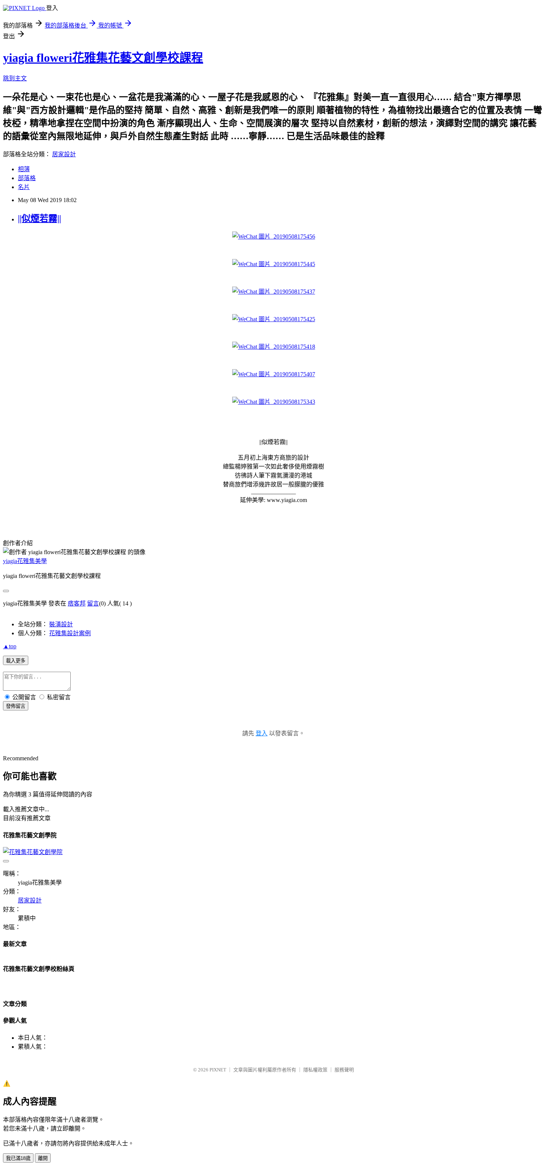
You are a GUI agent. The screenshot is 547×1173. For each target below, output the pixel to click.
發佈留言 (15, 706)
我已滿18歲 (18, 1158)
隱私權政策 (315, 1070)
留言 (93, 603)
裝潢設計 (61, 624)
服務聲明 (344, 1070)
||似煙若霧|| (39, 218)
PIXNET (217, 1070)
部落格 (27, 178)
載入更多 (15, 661)
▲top (9, 646)
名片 (24, 187)
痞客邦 (77, 603)
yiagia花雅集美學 (25, 561)
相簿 (24, 169)
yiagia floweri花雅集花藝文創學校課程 (103, 57)
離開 (43, 1158)
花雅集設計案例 (70, 633)
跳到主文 (15, 78)
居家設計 (64, 154)
